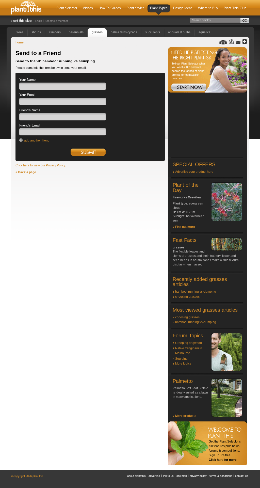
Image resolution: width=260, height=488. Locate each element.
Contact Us (241, 475)
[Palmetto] (226, 416)
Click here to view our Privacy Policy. (40, 165)
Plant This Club (235, 8)
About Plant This (136, 475)
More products (185, 416)
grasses (97, 32)
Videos (88, 8)
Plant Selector (66, 8)
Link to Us (168, 475)
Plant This (26, 7)
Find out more (185, 227)
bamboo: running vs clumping (195, 291)
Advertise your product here (194, 172)
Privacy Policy (198, 475)
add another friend (37, 140)
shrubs (36, 32)
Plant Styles (135, 8)
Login (38, 20)
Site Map (181, 475)
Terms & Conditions (220, 475)
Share (244, 41)
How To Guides (110, 8)
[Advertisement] (207, 125)
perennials (76, 32)
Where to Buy (208, 8)
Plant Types (159, 8)
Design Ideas (182, 8)
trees (20, 32)
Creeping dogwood (188, 343)
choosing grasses (187, 296)
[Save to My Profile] (231, 41)
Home (19, 42)
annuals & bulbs (179, 32)
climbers (55, 32)
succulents (152, 32)
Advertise (154, 475)
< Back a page (25, 172)
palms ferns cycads (124, 32)
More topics (183, 363)
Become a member (56, 20)
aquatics (204, 32)
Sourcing (181, 358)
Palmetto (183, 381)
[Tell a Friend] (238, 41)
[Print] (223, 41)
